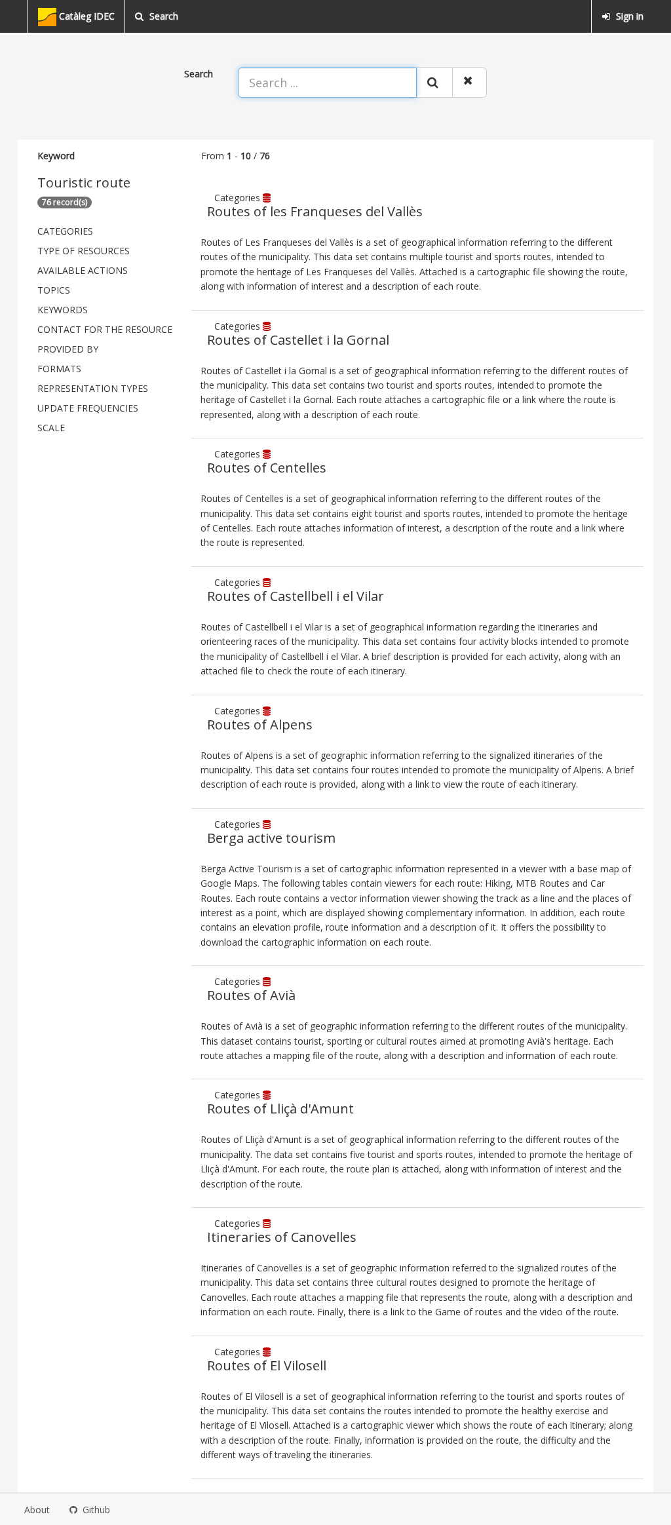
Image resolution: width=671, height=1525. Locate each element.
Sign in (628, 16)
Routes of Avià (251, 995)
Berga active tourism (271, 838)
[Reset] (469, 83)
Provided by (67, 349)
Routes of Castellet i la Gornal (298, 340)
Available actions (82, 270)
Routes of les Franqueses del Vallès (315, 211)
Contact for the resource (104, 329)
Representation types (92, 388)
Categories (65, 231)
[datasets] (268, 197)
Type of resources (83, 250)
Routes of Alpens (260, 724)
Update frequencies (87, 408)
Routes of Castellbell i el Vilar (295, 596)
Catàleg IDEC (85, 16)
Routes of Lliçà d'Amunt (280, 1108)
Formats (59, 368)
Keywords (62, 309)
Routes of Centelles (266, 467)
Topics (53, 290)
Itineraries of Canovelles (281, 1237)
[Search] (434, 83)
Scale (51, 427)
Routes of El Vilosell (266, 1365)
